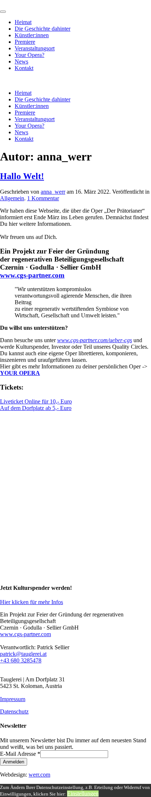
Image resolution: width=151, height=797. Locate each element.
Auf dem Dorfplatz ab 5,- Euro (35, 408)
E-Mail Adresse (20, 754)
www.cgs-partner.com (32, 275)
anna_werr (53, 192)
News (21, 61)
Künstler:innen (32, 35)
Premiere (25, 42)
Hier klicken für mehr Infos (31, 602)
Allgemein (12, 198)
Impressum (12, 699)
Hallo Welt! (22, 176)
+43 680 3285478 (20, 660)
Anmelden (13, 762)
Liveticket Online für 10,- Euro (36, 401)
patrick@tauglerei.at (23, 654)
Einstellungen (83, 793)
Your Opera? (29, 55)
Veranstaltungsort (35, 48)
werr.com (39, 774)
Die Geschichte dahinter (42, 29)
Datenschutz (14, 711)
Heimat (23, 22)
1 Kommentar (43, 198)
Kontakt (24, 68)
